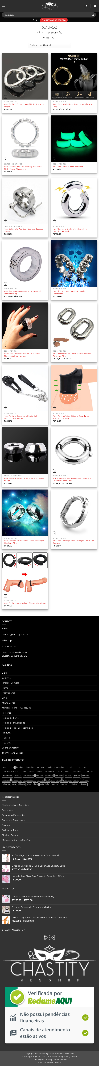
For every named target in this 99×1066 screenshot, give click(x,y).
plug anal (67, 780)
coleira (31, 771)
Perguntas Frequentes (13, 815)
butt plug (40, 767)
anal (4, 767)
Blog (4, 673)
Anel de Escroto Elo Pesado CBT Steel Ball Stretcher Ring (72, 354)
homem (85, 776)
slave (36, 784)
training (55, 784)
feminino (59, 776)
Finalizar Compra (10, 683)
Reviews (6, 743)
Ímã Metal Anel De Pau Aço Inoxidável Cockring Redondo (70, 230)
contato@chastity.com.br (15, 634)
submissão (44, 784)
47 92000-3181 (9, 646)
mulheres (50, 780)
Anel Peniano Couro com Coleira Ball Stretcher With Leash (20, 417)
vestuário (73, 784)
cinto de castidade (10, 771)
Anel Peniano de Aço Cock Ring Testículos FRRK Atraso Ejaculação (23, 167)
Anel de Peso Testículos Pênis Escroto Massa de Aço (24, 479)
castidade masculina (55, 767)
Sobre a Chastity (10, 748)
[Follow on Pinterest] (54, 937)
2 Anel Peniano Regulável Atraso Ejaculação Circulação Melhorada (72, 479)
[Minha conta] (86, 6)
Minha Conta (8, 703)
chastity (70, 767)
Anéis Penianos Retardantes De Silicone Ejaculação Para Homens (22, 354)
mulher (41, 780)
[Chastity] (49, 6)
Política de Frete (10, 718)
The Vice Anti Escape (12, 753)
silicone (21, 784)
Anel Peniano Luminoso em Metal (68, 167)
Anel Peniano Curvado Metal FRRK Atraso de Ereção (24, 105)
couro (59, 771)
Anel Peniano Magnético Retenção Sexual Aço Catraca (73, 541)
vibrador (83, 784)
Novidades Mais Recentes (15, 805)
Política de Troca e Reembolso (17, 728)
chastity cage (81, 767)
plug (59, 780)
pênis (76, 780)
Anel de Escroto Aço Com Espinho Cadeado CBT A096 (23, 230)
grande (77, 776)
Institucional (8, 693)
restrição (84, 780)
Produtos (6, 733)
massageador (29, 780)
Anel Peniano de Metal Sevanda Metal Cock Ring (72, 105)
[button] (3, 6)
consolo (40, 771)
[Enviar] (93, 14)
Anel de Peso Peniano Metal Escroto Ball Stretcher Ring (22, 292)
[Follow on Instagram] (33, 20)
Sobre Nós (7, 810)
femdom (49, 776)
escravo (18, 776)
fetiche (68, 776)
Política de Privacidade (13, 723)
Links (4, 698)
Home (5, 688)
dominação (7, 776)
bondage (20, 767)
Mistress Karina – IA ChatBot (16, 708)
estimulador (28, 776)
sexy (14, 784)
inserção (6, 780)
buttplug (30, 767)
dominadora (76, 771)
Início (40, 32)
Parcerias (6, 713)
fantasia (39, 776)
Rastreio (6, 738)
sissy (29, 784)
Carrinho (6, 678)
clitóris (23, 771)
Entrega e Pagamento (13, 820)
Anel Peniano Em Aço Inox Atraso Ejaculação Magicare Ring (24, 541)
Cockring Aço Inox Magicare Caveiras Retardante (69, 292)
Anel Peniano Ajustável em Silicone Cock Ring (25, 603)
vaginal (64, 784)
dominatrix (88, 771)
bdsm (11, 767)
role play (6, 784)
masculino (16, 780)
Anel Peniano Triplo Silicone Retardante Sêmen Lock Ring (71, 417)
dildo (66, 771)
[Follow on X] (36, 20)
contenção (50, 771)
